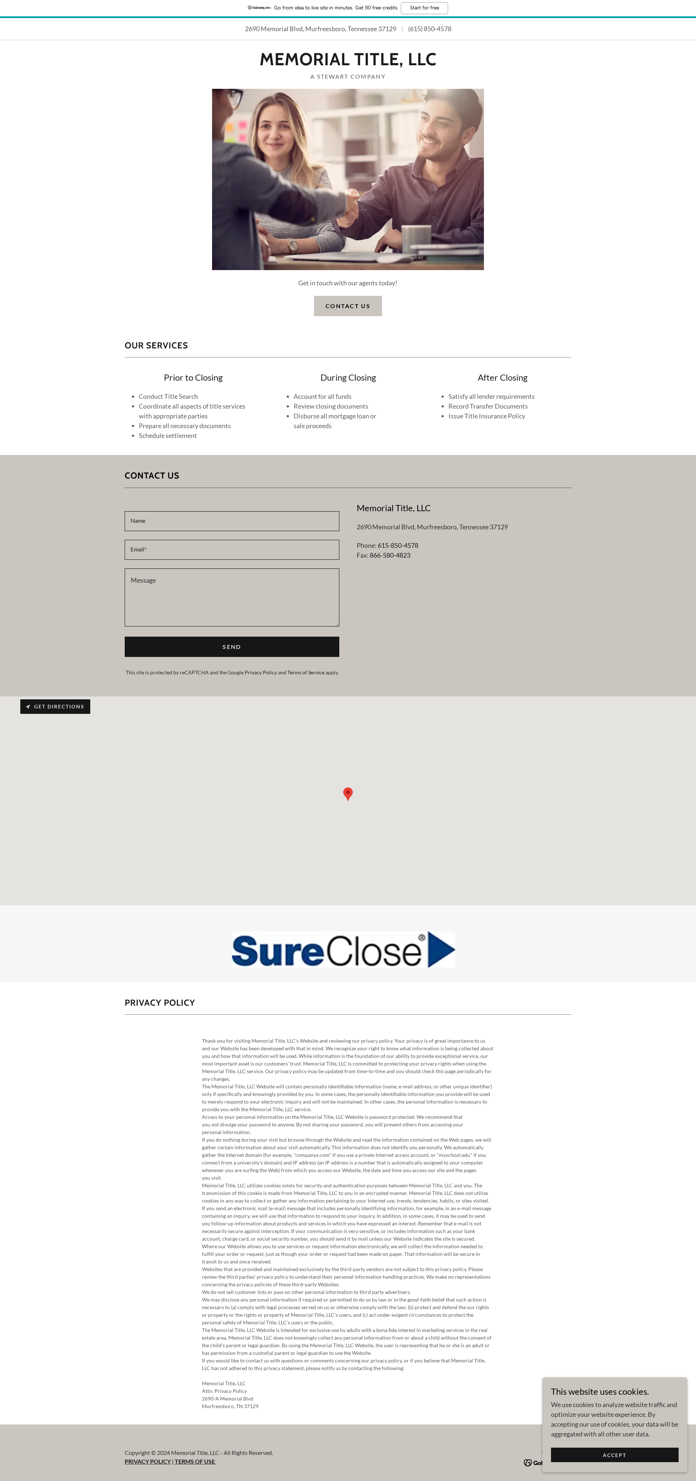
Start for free (424, 8)
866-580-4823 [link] (390, 555)
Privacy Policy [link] (261, 672)
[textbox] (232, 521)
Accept (614, 1455)
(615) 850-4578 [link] (429, 29)
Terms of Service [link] (305, 672)
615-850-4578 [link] (398, 545)
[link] (348, 63)
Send (232, 646)
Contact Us (348, 305)
